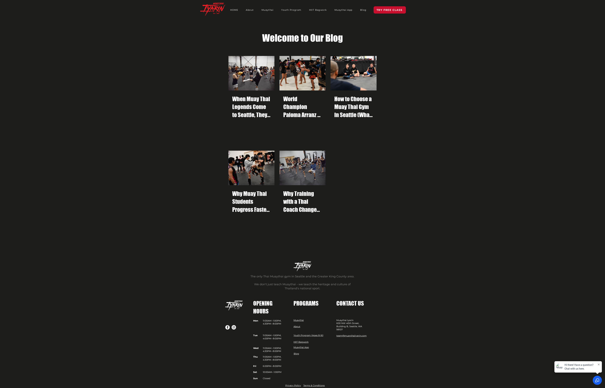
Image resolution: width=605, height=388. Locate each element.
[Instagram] (234, 327)
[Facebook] (227, 327)
